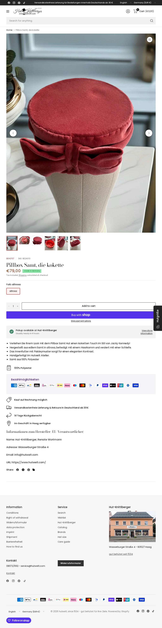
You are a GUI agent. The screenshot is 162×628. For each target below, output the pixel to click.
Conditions (12, 512)
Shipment (11, 537)
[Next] (149, 133)
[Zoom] (150, 39)
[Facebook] (8, 2)
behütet (10, 258)
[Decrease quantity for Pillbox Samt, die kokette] (8, 306)
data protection (15, 527)
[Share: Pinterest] (29, 470)
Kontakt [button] (10, 573)
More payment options (81, 321)
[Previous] (13, 133)
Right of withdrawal (17, 517)
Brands (62, 532)
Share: (10, 470)
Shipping (23, 275)
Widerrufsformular (16, 522)
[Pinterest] (19, 2)
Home (9, 30)
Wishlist (62, 517)
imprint (10, 532)
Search (62, 512)
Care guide (64, 541)
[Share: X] (23, 470)
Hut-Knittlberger (67, 522)
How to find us (14, 546)
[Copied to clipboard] (33, 470)
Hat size (62, 537)
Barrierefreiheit (14, 541)
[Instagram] (13, 2)
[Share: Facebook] (18, 470)
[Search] (152, 20)
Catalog (62, 527)
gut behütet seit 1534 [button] (121, 554)
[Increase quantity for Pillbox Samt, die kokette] (17, 306)
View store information (147, 332)
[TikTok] (24, 2)
